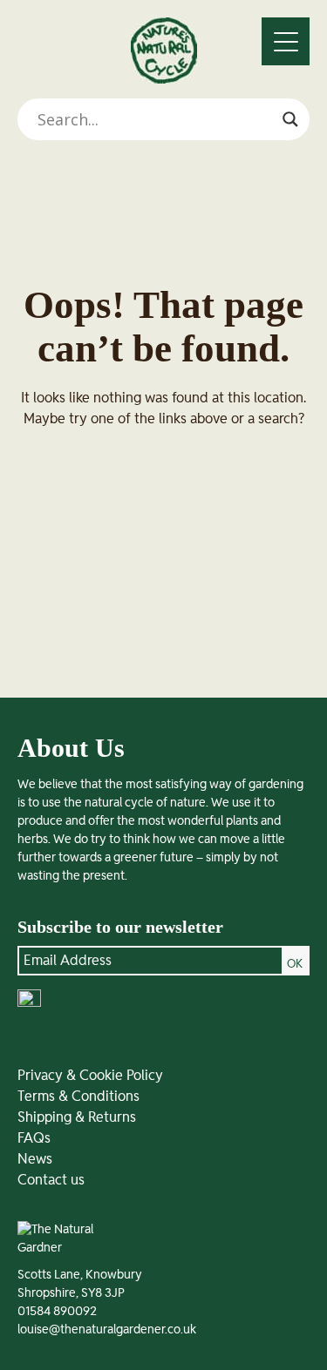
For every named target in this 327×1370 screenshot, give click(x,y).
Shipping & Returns (76, 1117)
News (34, 1159)
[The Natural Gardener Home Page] (164, 79)
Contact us (51, 1180)
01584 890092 (57, 1312)
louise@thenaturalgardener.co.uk (106, 1330)
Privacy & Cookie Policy (90, 1076)
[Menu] (286, 41)
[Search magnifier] (290, 119)
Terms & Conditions (78, 1096)
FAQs (34, 1138)
